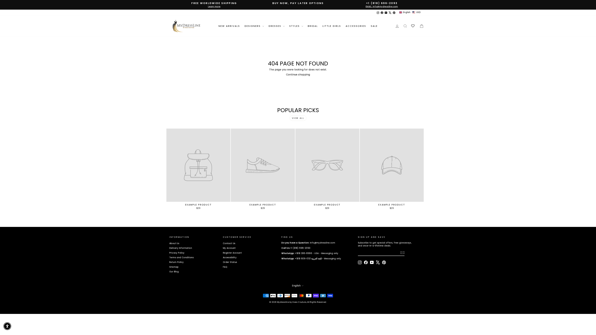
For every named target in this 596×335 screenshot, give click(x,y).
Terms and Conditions (181, 257)
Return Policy (176, 262)
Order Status (230, 262)
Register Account (232, 252)
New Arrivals (229, 26)
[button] (410, 12)
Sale (374, 26)
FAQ (225, 267)
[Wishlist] (413, 26)
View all (298, 118)
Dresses (275, 26)
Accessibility (230, 257)
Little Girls (332, 26)
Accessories (356, 26)
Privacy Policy (177, 252)
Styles (295, 26)
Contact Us (229, 243)
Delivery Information (180, 248)
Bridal (313, 26)
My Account (229, 248)
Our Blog (174, 271)
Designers (253, 26)
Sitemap (174, 267)
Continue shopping (298, 74)
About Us (174, 243)
